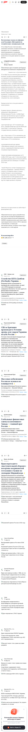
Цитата (9, 238)
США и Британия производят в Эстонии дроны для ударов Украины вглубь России (14, 331)
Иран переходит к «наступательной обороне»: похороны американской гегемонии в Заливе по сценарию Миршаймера (13, 468)
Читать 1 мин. (23, 352)
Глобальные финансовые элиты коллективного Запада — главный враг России (12, 423)
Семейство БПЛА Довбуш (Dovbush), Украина (12, 280)
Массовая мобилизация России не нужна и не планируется (12, 381)
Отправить (4, 243)
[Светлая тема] (10, 2)
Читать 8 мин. (23, 300)
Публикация (16, 2)
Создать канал (19, 2)
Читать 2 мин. (23, 494)
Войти (23, 2)
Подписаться (23, 62)
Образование (5, 32)
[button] (13, 2)
